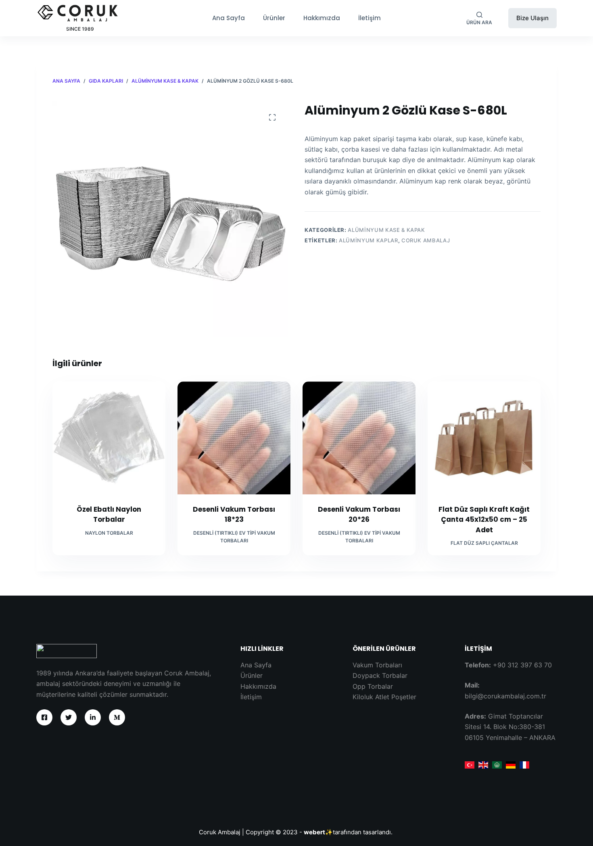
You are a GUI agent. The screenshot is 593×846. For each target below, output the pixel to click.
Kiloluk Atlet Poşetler (384, 697)
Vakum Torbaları (377, 665)
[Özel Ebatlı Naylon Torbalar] (108, 437)
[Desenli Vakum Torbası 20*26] (359, 437)
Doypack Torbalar (380, 675)
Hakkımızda (321, 18)
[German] (511, 764)
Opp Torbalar (373, 686)
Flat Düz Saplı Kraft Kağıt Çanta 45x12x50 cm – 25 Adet (484, 519)
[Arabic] (497, 764)
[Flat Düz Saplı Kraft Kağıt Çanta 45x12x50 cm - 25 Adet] (484, 437)
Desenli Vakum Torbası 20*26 (359, 514)
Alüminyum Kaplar (368, 240)
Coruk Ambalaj (425, 240)
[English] (483, 764)
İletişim (369, 18)
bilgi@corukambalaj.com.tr (505, 696)
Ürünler (274, 18)
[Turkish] (469, 764)
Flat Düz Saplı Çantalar (484, 543)
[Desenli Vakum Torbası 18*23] (233, 437)
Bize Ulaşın (532, 18)
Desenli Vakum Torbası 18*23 (234, 514)
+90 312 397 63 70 (522, 665)
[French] (524, 764)
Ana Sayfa (228, 18)
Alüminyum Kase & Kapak (386, 230)
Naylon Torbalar (109, 533)
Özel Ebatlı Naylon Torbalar (109, 514)
